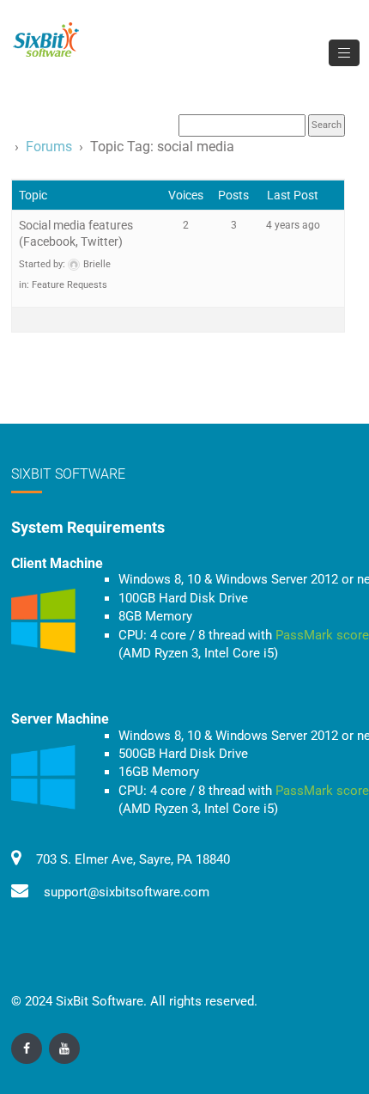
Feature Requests (69, 284)
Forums (49, 146)
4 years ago (293, 225)
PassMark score (322, 635)
